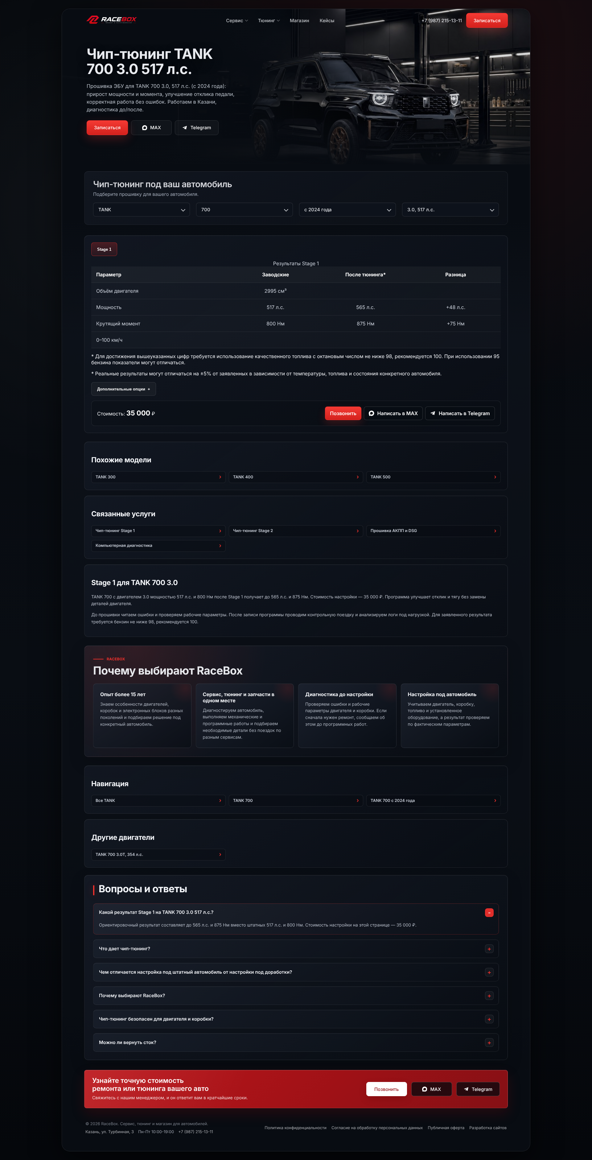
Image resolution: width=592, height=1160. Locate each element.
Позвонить (343, 413)
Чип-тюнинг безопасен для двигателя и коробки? (156, 1019)
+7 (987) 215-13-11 (441, 20)
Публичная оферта (446, 1127)
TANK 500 (380, 477)
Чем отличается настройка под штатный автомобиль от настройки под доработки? (195, 972)
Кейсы (327, 20)
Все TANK (105, 800)
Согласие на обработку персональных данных (377, 1127)
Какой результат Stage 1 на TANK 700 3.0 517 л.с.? (156, 912)
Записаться (487, 20)
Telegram (201, 127)
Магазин (299, 20)
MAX (155, 127)
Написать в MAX (397, 413)
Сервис (234, 20)
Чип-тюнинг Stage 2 (253, 530)
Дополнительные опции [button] (123, 389)
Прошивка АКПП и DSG (394, 530)
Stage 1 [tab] (104, 249)
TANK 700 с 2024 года (393, 800)
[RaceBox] (111, 20)
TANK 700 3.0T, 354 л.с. (119, 854)
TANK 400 (243, 477)
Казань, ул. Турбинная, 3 (109, 1131)
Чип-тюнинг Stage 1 (115, 530)
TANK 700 (243, 800)
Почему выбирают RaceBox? (132, 995)
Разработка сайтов (488, 1127)
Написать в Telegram (464, 413)
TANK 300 (106, 477)
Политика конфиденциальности (296, 1127)
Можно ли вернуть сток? (127, 1042)
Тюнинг (266, 20)
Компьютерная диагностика (124, 545)
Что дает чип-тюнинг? (124, 949)
